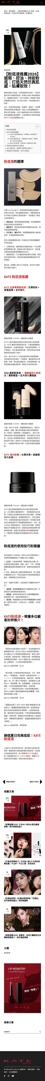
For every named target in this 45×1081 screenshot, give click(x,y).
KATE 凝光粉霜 (11, 454)
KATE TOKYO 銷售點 (23, 756)
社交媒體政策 (13, 1072)
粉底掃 (27, 531)
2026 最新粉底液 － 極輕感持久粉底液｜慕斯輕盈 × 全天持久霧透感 (24, 140)
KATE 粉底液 (10, 118)
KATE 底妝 (31, 753)
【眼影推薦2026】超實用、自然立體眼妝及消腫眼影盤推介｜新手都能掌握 (22, 936)
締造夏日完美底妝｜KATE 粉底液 (18, 151)
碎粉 (32, 602)
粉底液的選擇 (11, 129)
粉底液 (9, 161)
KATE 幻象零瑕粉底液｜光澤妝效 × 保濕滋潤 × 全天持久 (23, 135)
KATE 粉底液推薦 (13, 132)
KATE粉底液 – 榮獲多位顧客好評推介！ (20, 148)
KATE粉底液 (12, 616)
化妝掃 (8, 562)
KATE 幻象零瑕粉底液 (15, 287)
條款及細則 (31, 1069)
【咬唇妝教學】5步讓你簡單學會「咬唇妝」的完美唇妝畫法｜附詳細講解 (22, 899)
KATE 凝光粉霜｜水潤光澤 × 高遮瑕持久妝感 (23, 143)
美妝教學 (12, 11)
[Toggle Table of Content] (36, 126)
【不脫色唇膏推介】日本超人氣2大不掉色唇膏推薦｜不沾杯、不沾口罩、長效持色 (22, 862)
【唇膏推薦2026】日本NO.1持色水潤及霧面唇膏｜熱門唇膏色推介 (21, 825)
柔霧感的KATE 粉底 (23, 589)
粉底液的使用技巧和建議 (15, 146)
